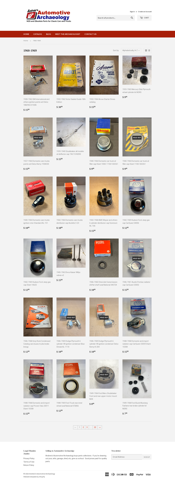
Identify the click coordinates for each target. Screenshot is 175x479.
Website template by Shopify (34, 477)
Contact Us (90, 34)
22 (95, 427)
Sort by (116, 50)
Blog (48, 34)
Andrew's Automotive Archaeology (42, 474)
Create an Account (145, 12)
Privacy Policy (28, 458)
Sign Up (147, 457)
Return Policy (28, 465)
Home (26, 34)
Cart (146, 18)
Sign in (132, 12)
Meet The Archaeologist (67, 34)
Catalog (37, 34)
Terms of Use (28, 462)
